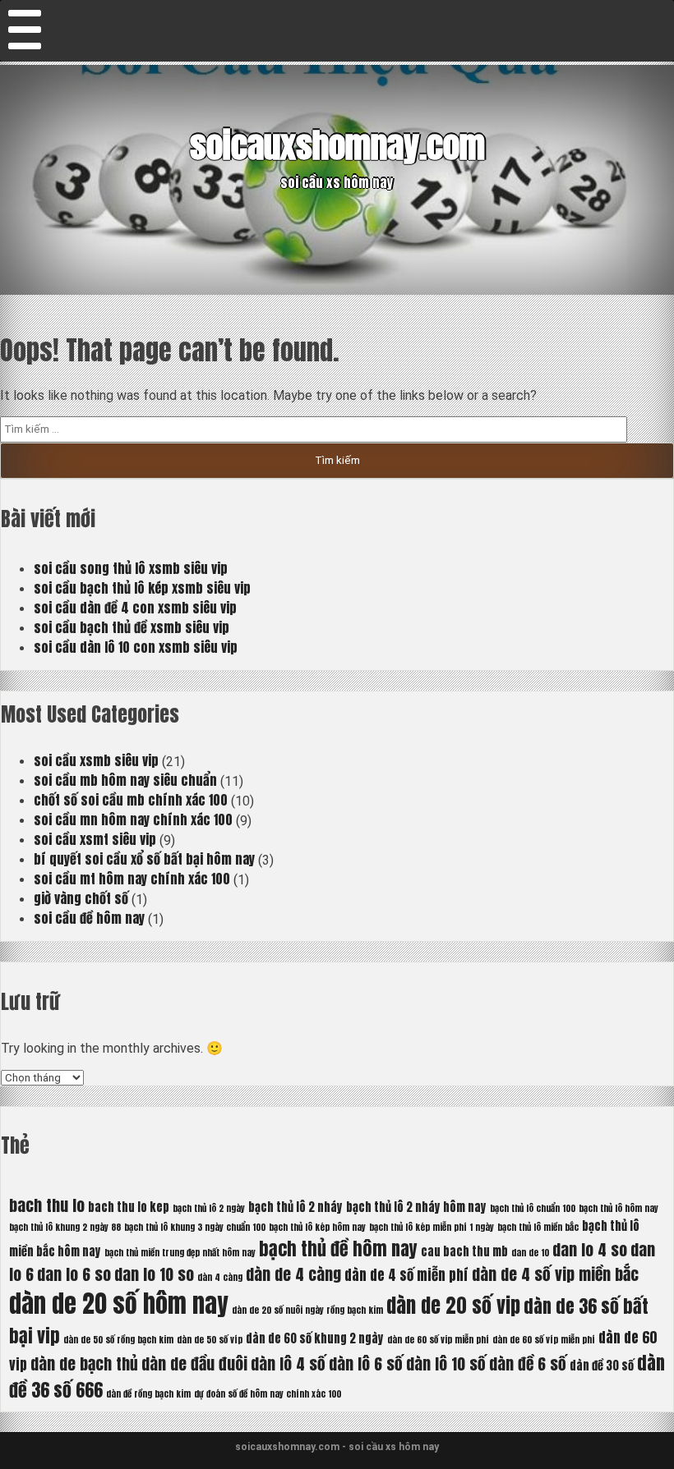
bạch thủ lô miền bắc (538, 1227)
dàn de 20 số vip (453, 1305)
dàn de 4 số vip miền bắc (555, 1274)
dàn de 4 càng (293, 1274)
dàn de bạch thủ (84, 1363)
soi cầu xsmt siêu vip (95, 839)
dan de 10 (530, 1253)
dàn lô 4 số (288, 1363)
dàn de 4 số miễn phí (406, 1275)
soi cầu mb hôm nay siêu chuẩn (125, 780)
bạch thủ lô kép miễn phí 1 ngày (431, 1227)
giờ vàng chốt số (81, 898)
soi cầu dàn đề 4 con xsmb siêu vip (135, 607)
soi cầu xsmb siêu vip (96, 760)
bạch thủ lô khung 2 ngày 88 (65, 1227)
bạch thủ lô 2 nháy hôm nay (416, 1207)
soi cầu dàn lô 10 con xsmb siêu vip (136, 647)
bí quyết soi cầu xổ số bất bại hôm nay (144, 859)
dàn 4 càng (219, 1277)
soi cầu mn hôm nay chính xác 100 (133, 819)
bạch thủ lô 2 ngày (209, 1208)
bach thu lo (47, 1205)
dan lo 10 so (154, 1274)
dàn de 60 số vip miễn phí (438, 1340)
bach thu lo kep (128, 1207)
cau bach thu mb (464, 1251)
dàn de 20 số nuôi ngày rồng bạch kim (307, 1310)
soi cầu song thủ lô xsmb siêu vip (131, 568)
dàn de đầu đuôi (194, 1363)
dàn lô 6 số (366, 1363)
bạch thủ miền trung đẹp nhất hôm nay (180, 1253)
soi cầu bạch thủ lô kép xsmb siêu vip (142, 588)
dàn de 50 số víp (209, 1340)
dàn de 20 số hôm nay (119, 1304)
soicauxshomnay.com (337, 145)
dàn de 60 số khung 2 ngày (315, 1338)
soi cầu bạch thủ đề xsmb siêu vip (131, 627)
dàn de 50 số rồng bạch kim (118, 1340)
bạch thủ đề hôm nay (338, 1248)
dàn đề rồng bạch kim (148, 1394)
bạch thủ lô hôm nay (618, 1208)
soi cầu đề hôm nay (89, 918)
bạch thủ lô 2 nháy (295, 1207)
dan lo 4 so (589, 1249)
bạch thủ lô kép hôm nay (317, 1227)
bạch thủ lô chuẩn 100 (532, 1208)
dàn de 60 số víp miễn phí (543, 1340)
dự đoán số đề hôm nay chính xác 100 (267, 1394)
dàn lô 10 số (446, 1363)
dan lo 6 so (74, 1274)
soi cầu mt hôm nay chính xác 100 (132, 878)
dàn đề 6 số (527, 1363)
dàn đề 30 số (602, 1366)
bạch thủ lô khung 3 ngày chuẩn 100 (194, 1227)
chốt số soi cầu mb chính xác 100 (131, 800)
